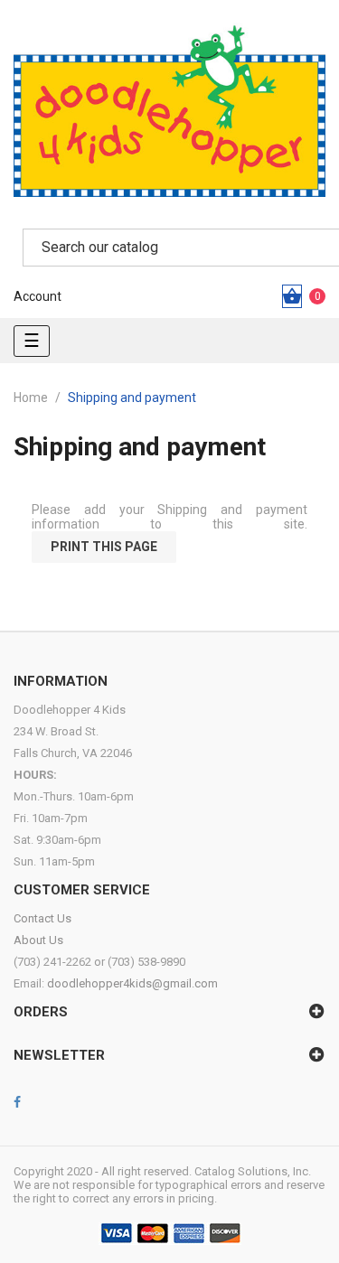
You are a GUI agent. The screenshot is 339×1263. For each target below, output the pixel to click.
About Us (38, 940)
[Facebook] (17, 1102)
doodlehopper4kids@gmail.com (132, 983)
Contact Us (42, 918)
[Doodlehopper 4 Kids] (169, 110)
